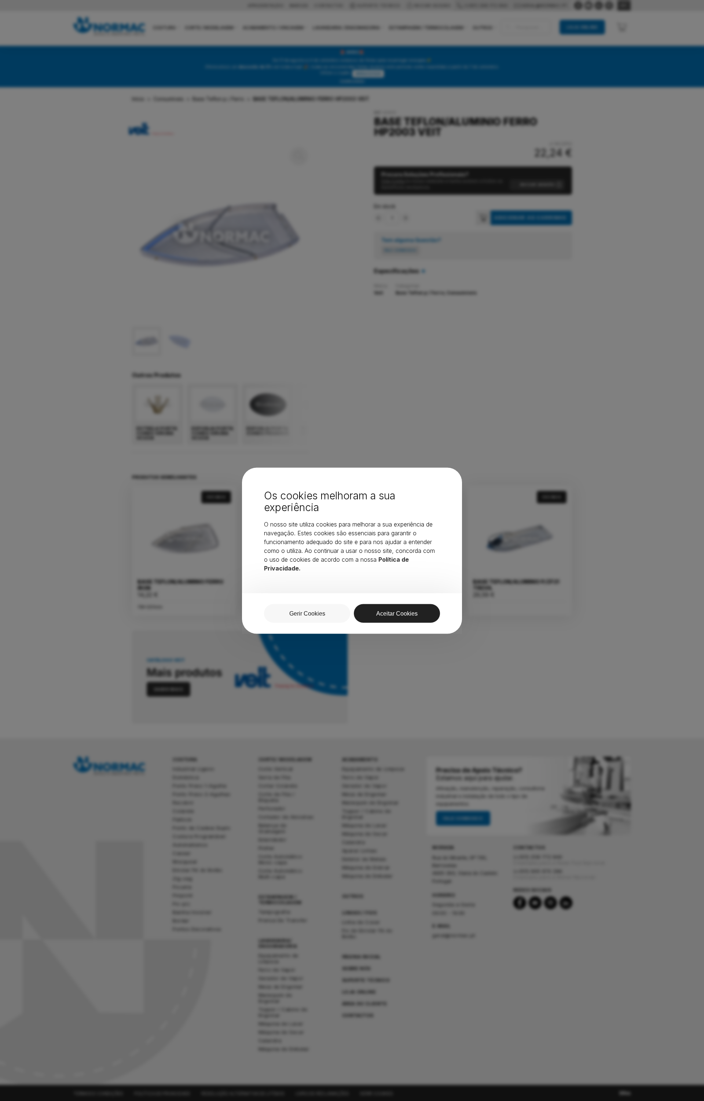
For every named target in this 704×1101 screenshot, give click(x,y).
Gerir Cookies (307, 613)
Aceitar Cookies (397, 613)
